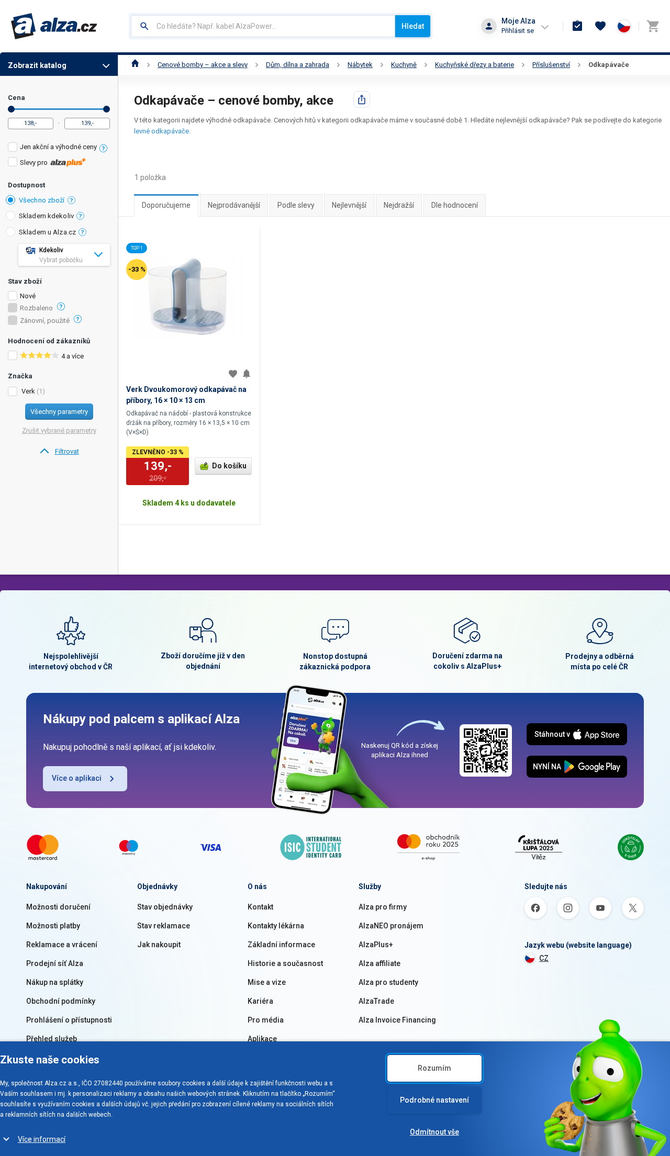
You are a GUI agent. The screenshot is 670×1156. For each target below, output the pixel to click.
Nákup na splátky (54, 982)
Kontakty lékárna (276, 926)
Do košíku (229, 466)
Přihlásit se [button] (517, 31)
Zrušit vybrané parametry (59, 430)
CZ (544, 958)
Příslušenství (551, 65)
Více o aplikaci (77, 778)
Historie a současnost (285, 963)
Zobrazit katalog (37, 65)
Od (11, 109)
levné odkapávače (161, 131)
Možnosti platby (53, 926)
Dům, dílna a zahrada (297, 65)
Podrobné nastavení (434, 1100)
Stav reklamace (163, 926)
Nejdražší (399, 205)
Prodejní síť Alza (54, 963)
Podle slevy (296, 205)
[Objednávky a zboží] (577, 26)
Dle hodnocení (454, 205)
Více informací (41, 1139)
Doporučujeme (166, 205)
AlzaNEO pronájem (391, 926)
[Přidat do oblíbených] (233, 373)
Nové (28, 296)
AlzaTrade (376, 1001)
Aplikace (262, 1039)
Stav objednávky (165, 907)
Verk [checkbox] (28, 391)
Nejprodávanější (234, 205)
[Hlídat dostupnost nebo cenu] (246, 373)
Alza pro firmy (383, 907)
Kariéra (260, 1001)
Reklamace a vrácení (61, 944)
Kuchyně (404, 65)
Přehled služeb (51, 1039)
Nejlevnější (349, 205)
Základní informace (281, 944)
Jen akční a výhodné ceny (58, 147)
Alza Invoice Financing (397, 1020)
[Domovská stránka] (135, 65)
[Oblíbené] (600, 26)
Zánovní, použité (45, 320)
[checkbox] (59, 148)
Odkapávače (608, 65)
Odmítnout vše (434, 1132)
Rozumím (434, 1068)
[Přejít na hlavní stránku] (54, 26)
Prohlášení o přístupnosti (69, 1020)
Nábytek (360, 65)
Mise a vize (267, 982)
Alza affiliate (379, 963)
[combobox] (263, 26)
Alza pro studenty (388, 982)
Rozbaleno (36, 308)
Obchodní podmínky (60, 1001)
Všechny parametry (59, 412)
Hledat (412, 26)
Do (106, 109)
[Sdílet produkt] (361, 99)
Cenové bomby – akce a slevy (203, 65)
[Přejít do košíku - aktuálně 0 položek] (652, 26)
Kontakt (260, 907)
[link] (59, 451)
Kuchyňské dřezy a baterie (474, 65)
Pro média (266, 1020)
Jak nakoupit (159, 944)
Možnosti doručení (58, 907)
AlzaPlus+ (376, 944)
